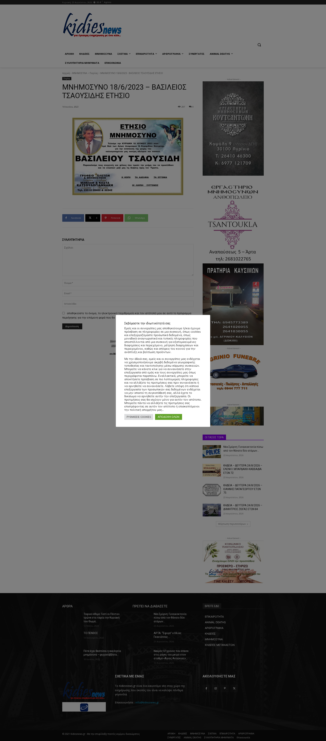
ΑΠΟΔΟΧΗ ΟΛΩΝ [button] (168, 416)
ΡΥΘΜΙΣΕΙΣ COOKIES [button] (139, 416)
